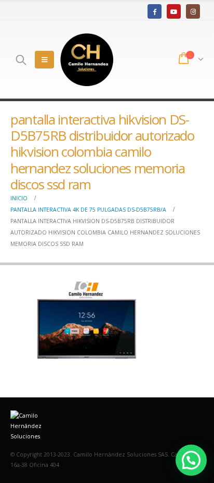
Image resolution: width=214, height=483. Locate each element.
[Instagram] (193, 11)
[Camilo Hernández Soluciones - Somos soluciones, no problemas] (86, 59)
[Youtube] (174, 11)
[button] (191, 460)
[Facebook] (155, 11)
